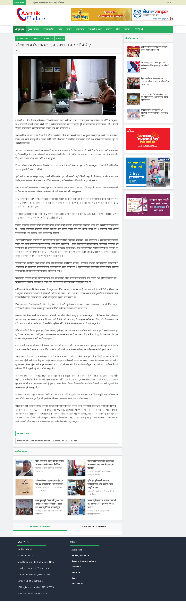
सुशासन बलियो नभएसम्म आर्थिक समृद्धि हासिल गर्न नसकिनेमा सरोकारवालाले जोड (48, 3)
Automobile (76, 550)
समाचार (127, 29)
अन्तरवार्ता (80, 29)
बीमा (118, 29)
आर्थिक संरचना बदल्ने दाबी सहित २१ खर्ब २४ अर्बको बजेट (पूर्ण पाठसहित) (49, 482)
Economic (36, 39)
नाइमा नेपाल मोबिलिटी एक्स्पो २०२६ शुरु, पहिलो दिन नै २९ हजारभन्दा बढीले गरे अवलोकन (154, 97)
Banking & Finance (80, 555)
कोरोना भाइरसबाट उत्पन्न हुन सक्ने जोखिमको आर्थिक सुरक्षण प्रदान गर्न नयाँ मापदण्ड (155, 65)
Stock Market (77, 583)
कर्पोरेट (109, 29)
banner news (22, 39)
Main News (48, 39)
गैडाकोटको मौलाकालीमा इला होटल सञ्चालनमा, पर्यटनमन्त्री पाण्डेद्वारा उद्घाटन (100, 464)
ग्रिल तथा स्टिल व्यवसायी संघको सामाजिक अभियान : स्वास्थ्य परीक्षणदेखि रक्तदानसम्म (155, 81)
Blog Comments (41, 526)
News (74, 578)
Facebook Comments (95, 526)
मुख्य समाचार (33, 29)
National (60, 39)
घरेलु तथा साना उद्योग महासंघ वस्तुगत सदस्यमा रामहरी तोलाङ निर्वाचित (49, 463)
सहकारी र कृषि (95, 29)
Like (169, 2)
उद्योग (60, 29)
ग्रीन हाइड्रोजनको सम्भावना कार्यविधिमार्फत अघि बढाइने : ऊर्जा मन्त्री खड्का (100, 484)
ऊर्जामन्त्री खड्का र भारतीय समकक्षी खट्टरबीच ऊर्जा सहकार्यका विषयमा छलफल (101, 504)
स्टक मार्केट (48, 29)
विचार (69, 29)
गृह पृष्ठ (20, 29)
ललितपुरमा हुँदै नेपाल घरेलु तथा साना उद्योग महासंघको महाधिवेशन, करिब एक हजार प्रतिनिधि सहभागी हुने (49, 504)
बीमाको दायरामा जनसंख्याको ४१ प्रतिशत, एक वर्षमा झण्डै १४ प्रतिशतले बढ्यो (154, 113)
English (140, 29)
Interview (75, 572)
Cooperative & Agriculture (83, 561)
